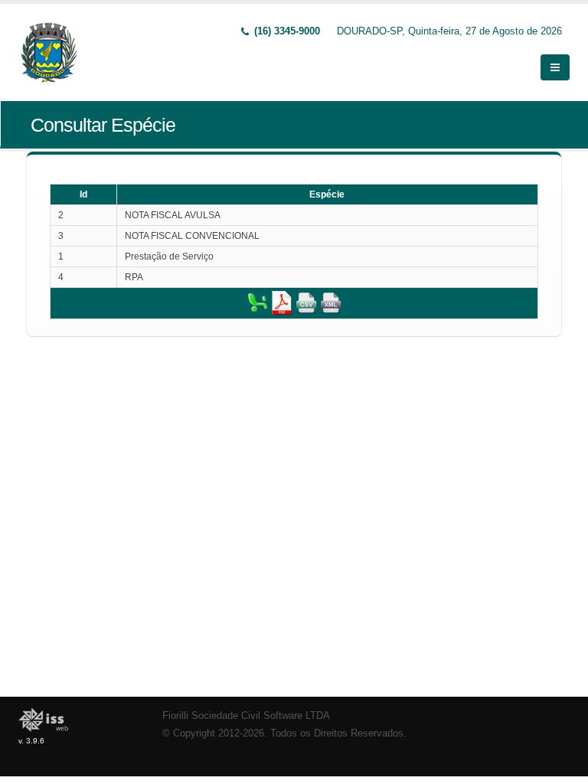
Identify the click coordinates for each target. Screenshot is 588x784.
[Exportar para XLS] (257, 302)
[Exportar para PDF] (282, 302)
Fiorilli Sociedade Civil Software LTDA (246, 715)
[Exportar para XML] (330, 302)
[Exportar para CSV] (306, 302)
